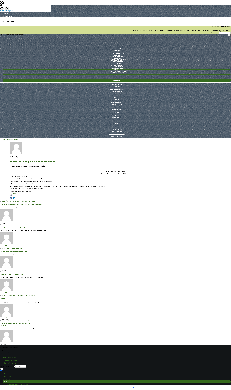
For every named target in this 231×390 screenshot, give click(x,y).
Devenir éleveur (116, 109)
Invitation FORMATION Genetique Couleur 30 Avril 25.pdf (25, 196)
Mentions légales (7, 376)
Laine (116, 115)
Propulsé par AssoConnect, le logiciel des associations (15, 384)
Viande (118, 58)
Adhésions (117, 86)
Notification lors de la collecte (104, 388)
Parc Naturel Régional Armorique (10, 360)
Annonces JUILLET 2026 (118, 72)
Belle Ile (117, 99)
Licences (5, 375)
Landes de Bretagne (118, 56)
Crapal (4, 356)
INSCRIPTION (37, 191)
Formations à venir (7, 16)
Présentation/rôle (118, 49)
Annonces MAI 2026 (118, 69)
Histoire (118, 53)
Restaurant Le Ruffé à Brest (9, 363)
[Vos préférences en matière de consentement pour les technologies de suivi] (229, 388)
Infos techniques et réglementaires (117, 94)
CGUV (4, 378)
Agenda (5, 15)
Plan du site (5, 373)
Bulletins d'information (118, 52)
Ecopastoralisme (118, 61)
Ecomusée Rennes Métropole (10, 357)
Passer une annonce (117, 68)
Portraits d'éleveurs (117, 107)
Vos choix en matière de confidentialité (122, 388)
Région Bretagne (7, 362)
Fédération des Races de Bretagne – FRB (12, 359)
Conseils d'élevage (117, 104)
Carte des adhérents (116, 91)
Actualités (5, 13)
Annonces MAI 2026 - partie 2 (118, 71)
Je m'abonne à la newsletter (212, 32)
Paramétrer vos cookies (8, 379)
